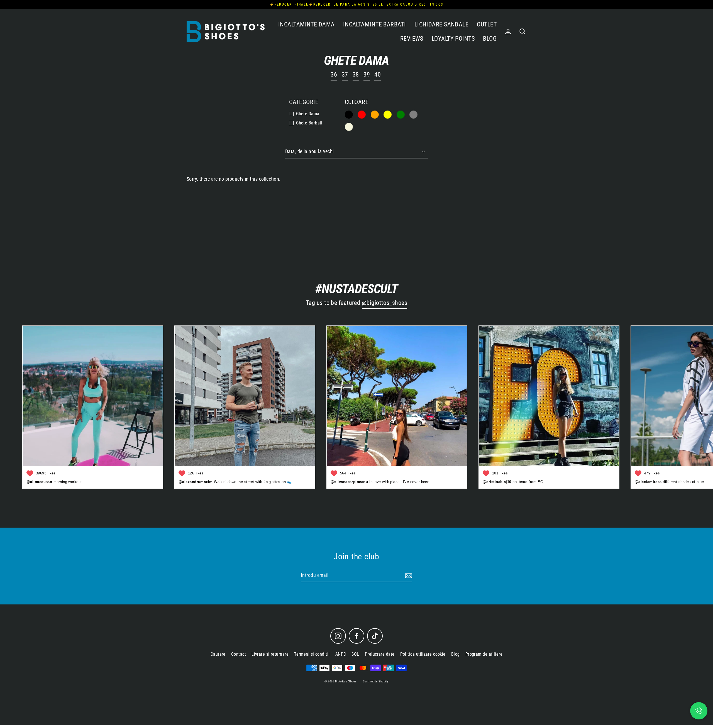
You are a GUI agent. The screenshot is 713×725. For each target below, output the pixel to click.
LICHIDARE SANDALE (441, 24)
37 (345, 74)
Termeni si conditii (312, 654)
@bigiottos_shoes (384, 302)
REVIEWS (411, 38)
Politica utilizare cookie (423, 654)
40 (377, 74)
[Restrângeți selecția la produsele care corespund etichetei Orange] (375, 114)
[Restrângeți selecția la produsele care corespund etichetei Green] (400, 114)
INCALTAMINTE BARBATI (374, 24)
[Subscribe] (407, 575)
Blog (455, 654)
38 (356, 74)
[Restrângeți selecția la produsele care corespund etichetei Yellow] (387, 114)
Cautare (218, 654)
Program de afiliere (484, 654)
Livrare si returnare (270, 654)
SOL (355, 654)
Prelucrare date (380, 654)
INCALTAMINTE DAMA (306, 24)
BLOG (490, 38)
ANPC (340, 654)
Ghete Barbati (309, 123)
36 (334, 74)
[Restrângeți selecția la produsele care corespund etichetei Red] (361, 114)
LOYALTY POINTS (453, 38)
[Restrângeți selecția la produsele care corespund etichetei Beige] (349, 127)
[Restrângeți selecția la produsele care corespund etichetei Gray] (413, 114)
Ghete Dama (307, 113)
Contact (238, 654)
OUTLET (487, 24)
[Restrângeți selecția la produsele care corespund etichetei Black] (349, 114)
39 (366, 74)
